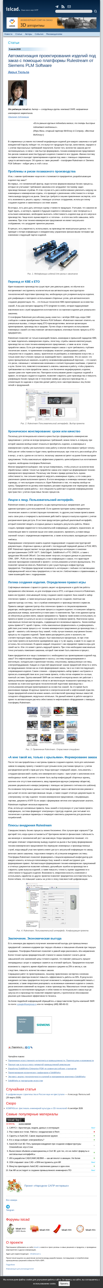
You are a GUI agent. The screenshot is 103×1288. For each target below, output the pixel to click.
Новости (8, 34)
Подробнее (10, 1265)
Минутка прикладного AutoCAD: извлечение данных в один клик (39, 1166)
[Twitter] (29, 1047)
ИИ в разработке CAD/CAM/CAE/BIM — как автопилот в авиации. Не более (44, 1158)
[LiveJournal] (31, 1047)
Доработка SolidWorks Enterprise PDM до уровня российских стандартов (42, 1068)
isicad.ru (37, 1247)
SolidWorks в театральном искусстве (25, 1080)
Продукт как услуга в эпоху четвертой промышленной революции (39, 1064)
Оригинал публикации (18, 117)
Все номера (11, 1200)
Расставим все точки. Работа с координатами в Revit (34, 1132)
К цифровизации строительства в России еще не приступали (35, 1094)
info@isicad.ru (35, 1254)
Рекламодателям (54, 34)
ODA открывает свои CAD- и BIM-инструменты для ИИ (35, 1162)
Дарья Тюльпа (18, 72)
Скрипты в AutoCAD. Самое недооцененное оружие (33, 1136)
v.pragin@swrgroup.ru (27, 1004)
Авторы (28, 34)
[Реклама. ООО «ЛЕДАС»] (51, 23)
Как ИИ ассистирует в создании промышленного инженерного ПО (40, 1170)
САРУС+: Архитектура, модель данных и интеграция (34, 1128)
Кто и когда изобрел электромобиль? (26, 1140)
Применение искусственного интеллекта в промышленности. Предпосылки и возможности (51, 1060)
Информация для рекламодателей (20, 1269)
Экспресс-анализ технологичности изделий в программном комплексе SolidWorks (46, 1076)
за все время (25, 1124)
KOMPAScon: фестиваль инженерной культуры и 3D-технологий (36, 1108)
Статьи (18, 34)
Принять (64, 1283)
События (39, 34)
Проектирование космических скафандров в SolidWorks (34, 1072)
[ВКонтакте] (26, 1047)
